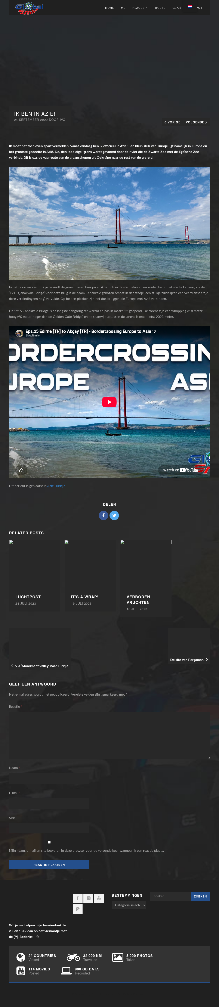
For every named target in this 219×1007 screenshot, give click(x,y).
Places (138, 7)
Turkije (60, 486)
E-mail (15, 793)
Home (109, 7)
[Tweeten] (114, 515)
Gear (177, 7)
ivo (62, 119)
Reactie (15, 706)
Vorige (174, 122)
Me (123, 7)
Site (12, 818)
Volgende (195, 122)
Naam (14, 768)
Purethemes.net (103, 994)
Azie (50, 486)
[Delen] (103, 515)
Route (160, 7)
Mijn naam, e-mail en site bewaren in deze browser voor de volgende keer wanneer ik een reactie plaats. (86, 850)
